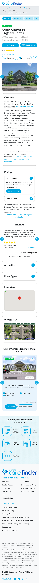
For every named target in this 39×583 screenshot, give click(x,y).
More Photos (29, 378)
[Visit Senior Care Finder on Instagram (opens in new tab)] (26, 579)
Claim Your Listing (28, 485)
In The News (6, 488)
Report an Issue (27, 491)
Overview (17, 18)
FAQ (3, 495)
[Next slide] (37, 77)
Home (4, 8)
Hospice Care (7, 527)
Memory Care (7, 514)
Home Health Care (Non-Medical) (15, 524)
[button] (10, 45)
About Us (5, 482)
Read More (31, 247)
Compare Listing (30, 402)
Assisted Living (8, 510)
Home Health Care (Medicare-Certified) (18, 520)
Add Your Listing (28, 488)
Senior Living (14, 8)
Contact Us (6, 491)
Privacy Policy (7, 498)
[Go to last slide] (2, 77)
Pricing (28, 18)
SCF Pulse (25, 482)
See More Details (25, 407)
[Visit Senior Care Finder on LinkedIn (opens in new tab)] (19, 579)
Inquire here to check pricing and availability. (19, 215)
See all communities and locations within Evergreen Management (18, 159)
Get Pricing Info (13, 191)
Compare (10, 58)
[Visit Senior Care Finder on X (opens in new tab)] (22, 579)
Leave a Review (8, 54)
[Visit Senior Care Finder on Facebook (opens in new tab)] (15, 579)
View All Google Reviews (19, 256)
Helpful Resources (9, 485)
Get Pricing (30, 45)
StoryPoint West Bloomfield (19, 385)
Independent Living (9, 507)
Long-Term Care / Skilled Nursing (15, 517)
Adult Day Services (9, 530)
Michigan (25, 8)
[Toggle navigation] (34, 3)
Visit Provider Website (24, 106)
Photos (6, 18)
